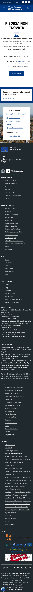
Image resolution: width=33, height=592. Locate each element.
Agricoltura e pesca (10, 208)
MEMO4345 (8, 516)
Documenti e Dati (10, 189)
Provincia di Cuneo (10, 518)
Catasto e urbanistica (11, 223)
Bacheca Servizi (9, 411)
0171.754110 (8, 314)
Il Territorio (8, 290)
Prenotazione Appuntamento (13, 402)
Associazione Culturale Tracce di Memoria (17, 498)
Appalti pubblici (9, 217)
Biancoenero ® (17, 585)
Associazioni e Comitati (12, 302)
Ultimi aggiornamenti (11, 429)
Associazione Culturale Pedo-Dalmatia (16, 483)
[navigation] (4, 8)
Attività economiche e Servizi (13, 299)
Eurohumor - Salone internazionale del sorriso (19, 471)
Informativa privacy (10, 417)
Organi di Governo (10, 180)
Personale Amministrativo (13, 195)
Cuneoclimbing (9, 474)
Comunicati (8, 263)
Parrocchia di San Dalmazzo (13, 468)
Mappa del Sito (9, 435)
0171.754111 (7, 312)
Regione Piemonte (7, 2)
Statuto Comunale (10, 414)
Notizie (7, 260)
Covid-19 (7, 266)
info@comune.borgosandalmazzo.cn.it (16, 323)
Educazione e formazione (12, 229)
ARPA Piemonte (9, 524)
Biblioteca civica (9, 271)
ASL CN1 (7, 521)
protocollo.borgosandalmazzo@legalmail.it (18, 321)
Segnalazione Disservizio (12, 405)
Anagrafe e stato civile (11, 214)
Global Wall (8, 448)
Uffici (6, 186)
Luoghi (7, 287)
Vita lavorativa (9, 249)
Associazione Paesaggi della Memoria (16, 495)
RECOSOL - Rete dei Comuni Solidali (16, 456)
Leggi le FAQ (8, 399)
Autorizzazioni (9, 220)
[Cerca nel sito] (28, 8)
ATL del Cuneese (10, 445)
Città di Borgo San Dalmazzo (16, 8)
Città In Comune (14, 580)
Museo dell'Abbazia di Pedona (14, 462)
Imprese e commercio (11, 235)
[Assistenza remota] (20, 580)
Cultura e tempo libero (11, 226)
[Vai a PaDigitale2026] (12, 171)
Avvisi (6, 274)
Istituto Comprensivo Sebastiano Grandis (17, 510)
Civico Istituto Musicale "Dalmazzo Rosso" (17, 459)
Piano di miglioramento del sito (14, 396)
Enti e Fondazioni (10, 192)
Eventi (7, 285)
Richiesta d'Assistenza (11, 408)
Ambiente (8, 211)
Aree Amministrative (11, 183)
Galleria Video (9, 296)
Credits (7, 426)
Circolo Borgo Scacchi (11, 451)
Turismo (7, 247)
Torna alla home (16, 73)
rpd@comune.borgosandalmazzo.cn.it (16, 376)
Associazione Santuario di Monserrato (16, 507)
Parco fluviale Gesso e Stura (13, 454)
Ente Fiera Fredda (10, 465)
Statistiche (8, 432)
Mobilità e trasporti (10, 238)
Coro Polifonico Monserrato (13, 489)
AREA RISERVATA (16, 589)
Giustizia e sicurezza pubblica (13, 232)
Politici (7, 198)
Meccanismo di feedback (12, 393)
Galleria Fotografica (10, 293)
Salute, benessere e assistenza (14, 241)
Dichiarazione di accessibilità (13, 390)
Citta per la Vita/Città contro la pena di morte (18, 480)
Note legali (8, 420)
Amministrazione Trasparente (14, 387)
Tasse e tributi (9, 268)
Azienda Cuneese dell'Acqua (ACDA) (15, 486)
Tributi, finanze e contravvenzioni (15, 244)
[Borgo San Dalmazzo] (9, 8)
